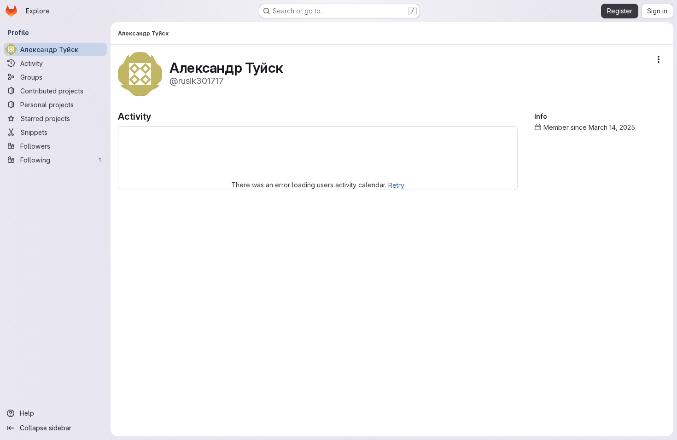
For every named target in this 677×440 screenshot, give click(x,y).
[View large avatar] (140, 73)
